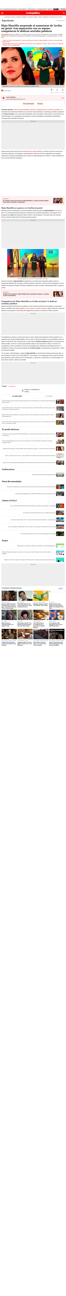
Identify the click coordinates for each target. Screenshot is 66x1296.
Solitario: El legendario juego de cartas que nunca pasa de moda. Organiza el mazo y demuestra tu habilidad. (26, 552)
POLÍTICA (13, 17)
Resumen (40, 103)
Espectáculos (8, 20)
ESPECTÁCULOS (54, 17)
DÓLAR (60, 17)
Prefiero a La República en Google (32, 390)
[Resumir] (57, 90)
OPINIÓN (18, 17)
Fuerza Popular (31, 9)
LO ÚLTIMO (7, 17)
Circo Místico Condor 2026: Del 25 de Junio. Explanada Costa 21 (39, 512)
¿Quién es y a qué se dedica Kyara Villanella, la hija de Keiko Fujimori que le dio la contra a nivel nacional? (29, 462)
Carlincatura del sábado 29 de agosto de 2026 (43, 474)
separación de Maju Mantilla (33, 151)
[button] (2, 13)
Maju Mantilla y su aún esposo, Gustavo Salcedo (31, 308)
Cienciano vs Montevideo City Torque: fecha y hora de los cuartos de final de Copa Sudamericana (31, 486)
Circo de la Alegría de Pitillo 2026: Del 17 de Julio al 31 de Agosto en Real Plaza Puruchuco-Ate (31, 526)
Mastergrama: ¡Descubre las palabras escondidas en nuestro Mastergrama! (36, 545)
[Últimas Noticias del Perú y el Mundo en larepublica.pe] (33, 13)
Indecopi (50, 9)
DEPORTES (46, 17)
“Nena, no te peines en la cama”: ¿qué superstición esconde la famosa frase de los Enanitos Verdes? (30, 455)
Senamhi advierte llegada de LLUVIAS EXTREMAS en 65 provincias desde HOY (35, 493)
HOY (1, 9)
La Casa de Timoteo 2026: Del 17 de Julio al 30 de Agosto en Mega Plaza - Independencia (32, 519)
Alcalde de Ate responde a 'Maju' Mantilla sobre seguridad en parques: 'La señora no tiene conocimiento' (26, 294)
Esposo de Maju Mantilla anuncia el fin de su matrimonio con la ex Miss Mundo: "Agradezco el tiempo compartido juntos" (27, 441)
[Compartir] (62, 90)
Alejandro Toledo (41, 9)
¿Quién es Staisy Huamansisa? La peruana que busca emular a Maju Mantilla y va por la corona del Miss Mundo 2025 (32, 41)
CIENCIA (40, 17)
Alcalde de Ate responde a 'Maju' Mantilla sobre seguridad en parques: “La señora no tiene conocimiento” (29, 448)
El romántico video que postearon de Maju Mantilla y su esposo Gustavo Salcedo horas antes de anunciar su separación (26, 201)
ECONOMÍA (24, 17)
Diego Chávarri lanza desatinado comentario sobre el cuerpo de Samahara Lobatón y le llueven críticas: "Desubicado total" (28, 415)
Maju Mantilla (5, 34)
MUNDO (36, 17)
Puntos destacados (28, 103)
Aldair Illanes (7, 90)
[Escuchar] (51, 90)
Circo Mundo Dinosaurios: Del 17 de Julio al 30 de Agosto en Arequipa (37, 533)
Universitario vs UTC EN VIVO (10, 9)
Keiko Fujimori (22, 9)
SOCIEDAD (30, 17)
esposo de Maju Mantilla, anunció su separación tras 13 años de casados (37, 109)
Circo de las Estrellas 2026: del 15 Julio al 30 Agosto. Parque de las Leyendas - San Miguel (32, 505)
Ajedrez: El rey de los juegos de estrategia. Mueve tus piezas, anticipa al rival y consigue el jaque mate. (29, 559)
